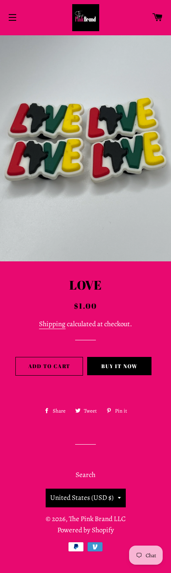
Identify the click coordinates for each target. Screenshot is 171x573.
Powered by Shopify (85, 530)
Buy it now (119, 366)
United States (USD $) (82, 497)
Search (85, 475)
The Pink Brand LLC (97, 519)
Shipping (52, 324)
